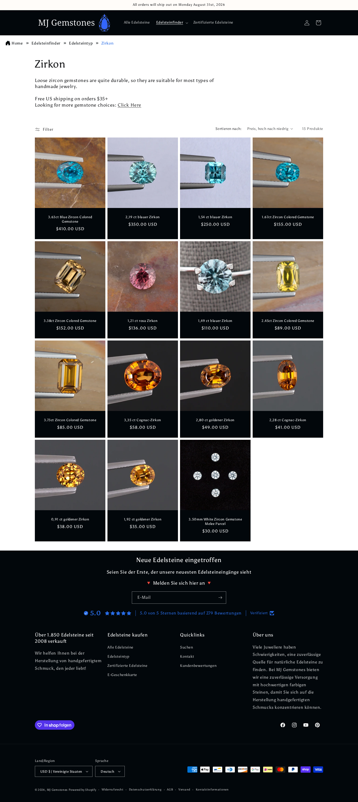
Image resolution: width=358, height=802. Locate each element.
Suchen (186, 647)
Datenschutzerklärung (145, 789)
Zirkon (107, 43)
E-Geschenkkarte (122, 675)
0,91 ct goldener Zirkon (70, 519)
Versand (184, 789)
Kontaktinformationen (212, 789)
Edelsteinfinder (46, 43)
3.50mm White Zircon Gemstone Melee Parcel (215, 521)
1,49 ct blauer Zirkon (215, 321)
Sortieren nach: (228, 129)
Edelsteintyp (81, 43)
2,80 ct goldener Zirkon (215, 420)
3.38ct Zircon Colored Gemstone (70, 321)
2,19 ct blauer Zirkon (143, 217)
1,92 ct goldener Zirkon (143, 519)
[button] (171, 22)
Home (17, 43)
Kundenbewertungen (198, 665)
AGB (170, 789)
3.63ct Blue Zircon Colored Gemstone (70, 219)
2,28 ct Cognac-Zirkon (287, 420)
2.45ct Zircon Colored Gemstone (288, 321)
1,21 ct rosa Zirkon (143, 321)
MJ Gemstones (57, 790)
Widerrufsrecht (112, 789)
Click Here (129, 105)
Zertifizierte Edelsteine (127, 665)
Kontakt (187, 656)
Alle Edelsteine (120, 647)
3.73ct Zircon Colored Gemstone (70, 420)
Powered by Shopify (82, 790)
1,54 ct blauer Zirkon (215, 217)
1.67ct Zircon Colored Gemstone (288, 217)
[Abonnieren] (220, 597)
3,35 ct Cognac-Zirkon (142, 420)
